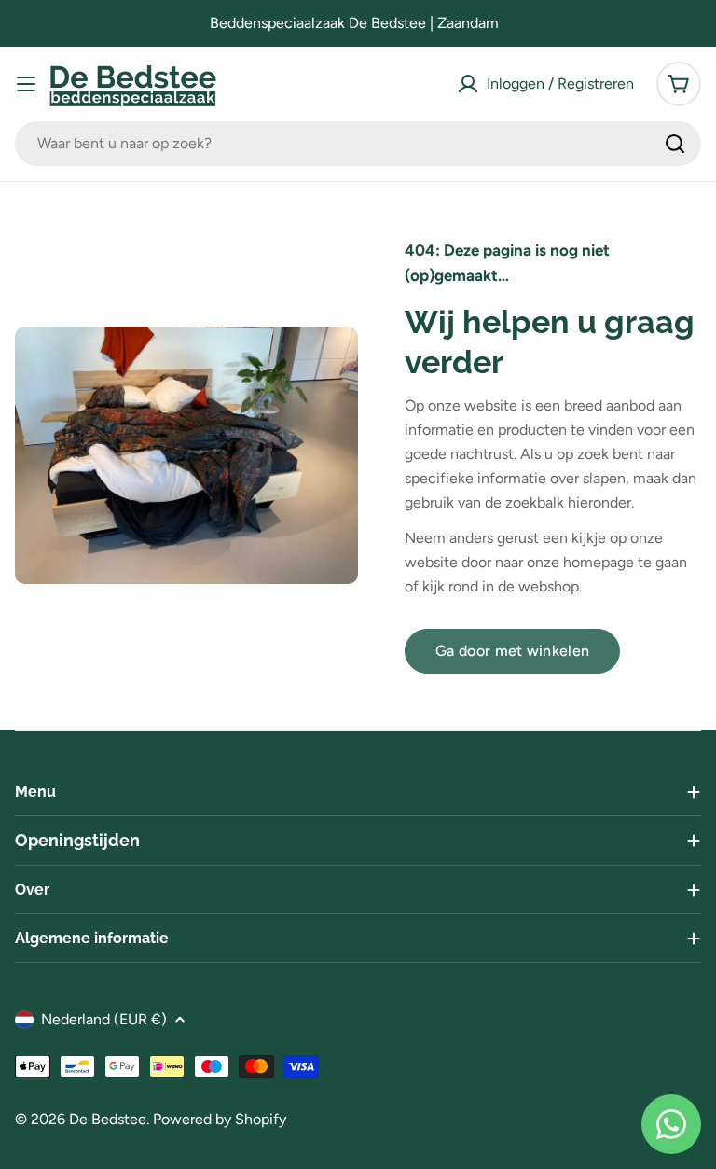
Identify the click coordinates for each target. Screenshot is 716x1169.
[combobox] (358, 143)
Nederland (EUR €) (104, 1019)
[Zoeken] (675, 143)
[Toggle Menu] (26, 84)
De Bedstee (107, 1119)
